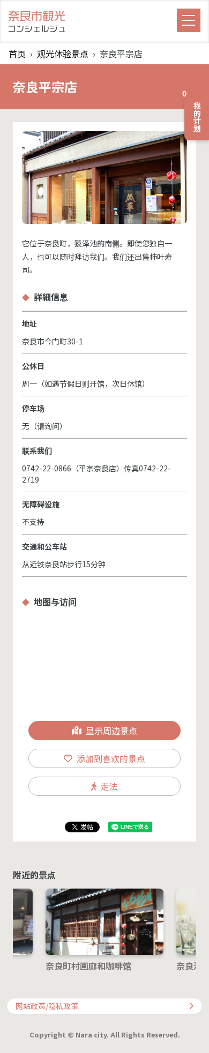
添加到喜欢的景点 (111, 758)
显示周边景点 (111, 730)
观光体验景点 (62, 53)
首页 (17, 53)
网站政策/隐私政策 (47, 1006)
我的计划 (193, 112)
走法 (109, 786)
